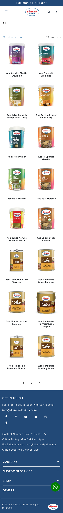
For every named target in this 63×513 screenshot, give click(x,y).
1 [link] (15, 382)
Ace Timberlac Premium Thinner (17, 367)
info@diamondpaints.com (19, 410)
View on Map (31, 449)
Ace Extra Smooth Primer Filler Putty (17, 116)
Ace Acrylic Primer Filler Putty (46, 116)
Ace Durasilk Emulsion (46, 74)
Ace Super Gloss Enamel (46, 239)
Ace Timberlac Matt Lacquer (17, 322)
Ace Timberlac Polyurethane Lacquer (46, 324)
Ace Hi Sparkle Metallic (46, 158)
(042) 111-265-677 (35, 434)
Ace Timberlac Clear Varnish (16, 280)
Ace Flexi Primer (17, 157)
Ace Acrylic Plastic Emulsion (16, 74)
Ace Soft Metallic (46, 198)
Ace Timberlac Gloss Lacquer (46, 280)
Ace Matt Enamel (16, 198)
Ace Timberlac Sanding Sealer (46, 367)
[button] (6, 11)
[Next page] (48, 382)
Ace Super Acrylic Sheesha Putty (17, 239)
